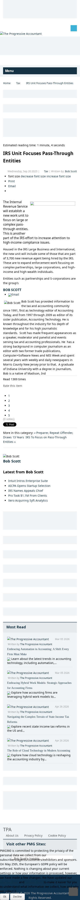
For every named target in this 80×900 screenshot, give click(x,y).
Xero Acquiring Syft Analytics (28, 500)
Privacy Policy (33, 835)
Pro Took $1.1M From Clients (27, 495)
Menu (10, 70)
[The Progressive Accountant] (21, 33)
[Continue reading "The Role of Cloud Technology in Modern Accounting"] (9, 755)
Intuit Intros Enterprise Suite (28, 481)
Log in (10, 28)
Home (6, 83)
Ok (4, 896)
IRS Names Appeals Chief (25, 491)
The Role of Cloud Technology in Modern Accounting (38, 750)
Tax (18, 83)
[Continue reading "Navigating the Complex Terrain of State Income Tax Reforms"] (9, 726)
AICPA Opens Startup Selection (29, 486)
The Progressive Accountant (36, 644)
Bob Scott (71, 171)
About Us (12, 835)
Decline (17, 896)
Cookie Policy (57, 835)
